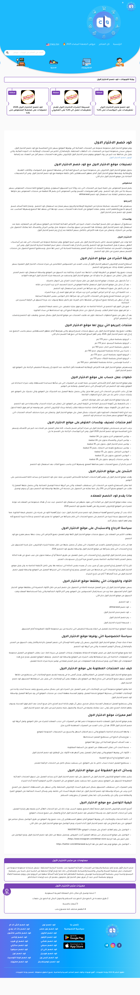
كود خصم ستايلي (19, 945)
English (54, 45)
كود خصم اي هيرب (19, 941)
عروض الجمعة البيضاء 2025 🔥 (79, 44)
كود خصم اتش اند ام (19, 925)
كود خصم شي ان (49, 950)
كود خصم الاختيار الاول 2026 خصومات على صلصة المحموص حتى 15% (28, 110)
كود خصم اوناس (19, 937)
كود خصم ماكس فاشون (19, 933)
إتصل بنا (74, 925)
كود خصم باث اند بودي (19, 929)
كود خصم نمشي (49, 941)
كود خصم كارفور (49, 937)
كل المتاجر (104, 44)
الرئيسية (117, 44)
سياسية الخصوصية (74, 929)
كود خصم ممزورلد (19, 962)
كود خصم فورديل (48, 954)
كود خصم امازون (49, 933)
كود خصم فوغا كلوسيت (19, 958)
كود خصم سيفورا (19, 950)
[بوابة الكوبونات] (131, 7)
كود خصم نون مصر (49, 929)
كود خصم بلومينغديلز (49, 962)
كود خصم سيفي (49, 945)
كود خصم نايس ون (49, 958)
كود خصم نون (49, 925)
